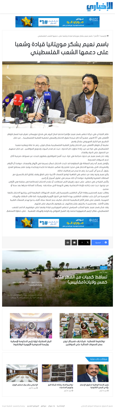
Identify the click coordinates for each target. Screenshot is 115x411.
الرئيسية (103, 36)
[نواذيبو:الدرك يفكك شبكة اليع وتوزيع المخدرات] (57, 373)
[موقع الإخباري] (99, 6)
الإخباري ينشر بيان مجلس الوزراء (25, 385)
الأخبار (96, 36)
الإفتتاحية (61, 406)
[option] (57, 278)
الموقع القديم (33, 406)
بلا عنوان (51, 406)
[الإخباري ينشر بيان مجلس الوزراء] (22, 373)
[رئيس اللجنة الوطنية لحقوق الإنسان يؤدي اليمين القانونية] (93, 373)
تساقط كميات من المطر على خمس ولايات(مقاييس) (81, 279)
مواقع (43, 406)
